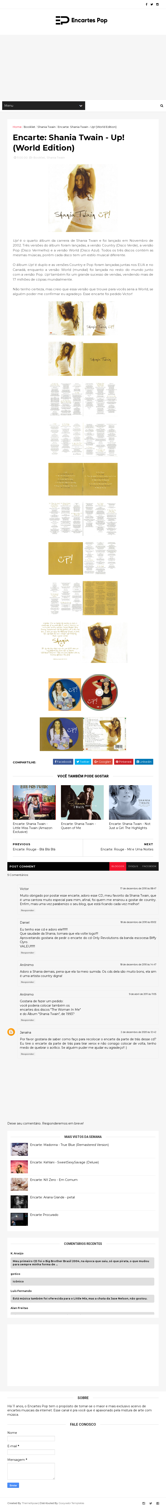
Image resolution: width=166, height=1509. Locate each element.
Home (17, 127)
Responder (27, 910)
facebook (149, 866)
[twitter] (151, 4)
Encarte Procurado (44, 1215)
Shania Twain (46, 127)
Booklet (29, 127)
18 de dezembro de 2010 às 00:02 (138, 922)
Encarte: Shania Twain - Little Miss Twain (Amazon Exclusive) (32, 828)
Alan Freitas (19, 1308)
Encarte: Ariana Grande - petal (52, 1197)
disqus (133, 866)
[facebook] (146, 4)
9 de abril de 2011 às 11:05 (142, 994)
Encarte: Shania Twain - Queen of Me (78, 826)
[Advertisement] (83, 67)
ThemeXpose (30, 1503)
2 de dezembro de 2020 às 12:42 (138, 1032)
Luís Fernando (21, 1291)
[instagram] (157, 4)
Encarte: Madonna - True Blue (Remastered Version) (69, 1145)
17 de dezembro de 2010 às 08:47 (138, 888)
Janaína (25, 1032)
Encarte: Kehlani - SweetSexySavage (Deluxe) (64, 1162)
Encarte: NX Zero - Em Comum (54, 1180)
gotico (15, 1274)
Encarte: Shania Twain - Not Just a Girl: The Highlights (129, 826)
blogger (118, 866)
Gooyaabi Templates (71, 1503)
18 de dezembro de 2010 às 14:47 (138, 964)
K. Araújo (17, 1253)
